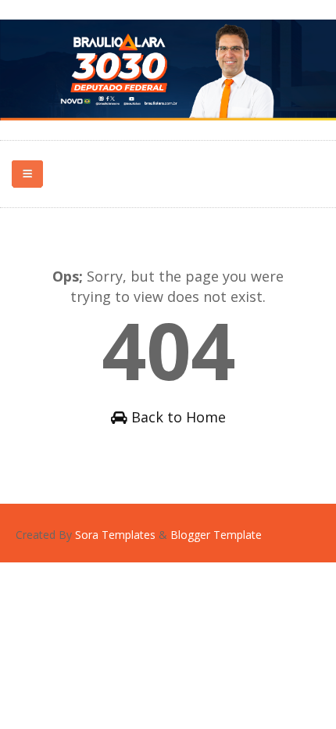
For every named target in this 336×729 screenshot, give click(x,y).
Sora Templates (115, 534)
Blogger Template (216, 534)
